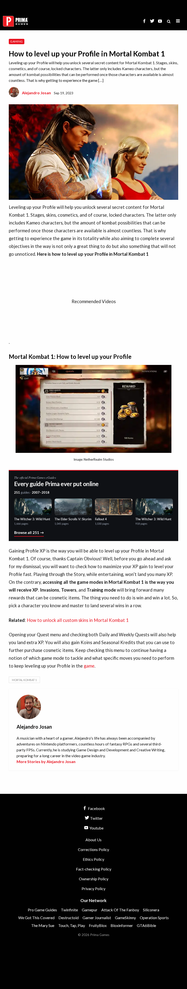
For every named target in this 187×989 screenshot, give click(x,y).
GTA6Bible (146, 925)
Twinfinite (69, 909)
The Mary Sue (42, 925)
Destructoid (68, 917)
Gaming (16, 41)
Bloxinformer (122, 925)
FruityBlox (98, 925)
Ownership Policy (93, 878)
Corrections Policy (93, 849)
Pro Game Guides (42, 909)
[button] (178, 21)
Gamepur (89, 909)
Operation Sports (154, 917)
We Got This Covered (36, 917)
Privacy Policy (93, 888)
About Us (93, 839)
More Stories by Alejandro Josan (46, 761)
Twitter (96, 818)
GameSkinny (125, 917)
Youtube (96, 828)
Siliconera (151, 909)
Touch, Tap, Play (71, 925)
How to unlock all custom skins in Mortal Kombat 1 (78, 620)
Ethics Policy (93, 859)
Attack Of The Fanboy (120, 909)
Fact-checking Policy (93, 869)
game (89, 666)
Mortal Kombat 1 (24, 679)
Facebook (96, 808)
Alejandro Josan (36, 92)
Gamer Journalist (97, 917)
